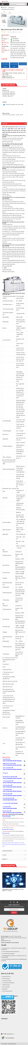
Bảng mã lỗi (4, 989)
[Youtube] (17, 902)
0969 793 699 (7, 76)
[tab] (14, 123)
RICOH (13, 815)
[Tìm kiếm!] (25, 4)
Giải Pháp (4, 123)
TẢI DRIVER (15, 39)
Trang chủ (5, 7)
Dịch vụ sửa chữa (5, 987)
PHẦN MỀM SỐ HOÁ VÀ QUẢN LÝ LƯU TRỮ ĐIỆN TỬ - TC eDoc (13, 890)
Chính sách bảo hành (6, 980)
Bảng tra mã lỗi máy (6, 976)
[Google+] (14, 902)
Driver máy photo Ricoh (7, 991)
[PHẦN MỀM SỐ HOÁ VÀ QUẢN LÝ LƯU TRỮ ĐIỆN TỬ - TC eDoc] (14, 880)
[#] (4, 21)
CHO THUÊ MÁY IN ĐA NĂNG (8, 953)
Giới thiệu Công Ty (6, 984)
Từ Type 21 (5, 773)
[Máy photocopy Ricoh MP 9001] (4, 14)
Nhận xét (4, 859)
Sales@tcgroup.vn (10, 1033)
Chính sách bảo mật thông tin (8, 982)
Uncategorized (11, 7)
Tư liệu (4, 855)
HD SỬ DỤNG (15, 40)
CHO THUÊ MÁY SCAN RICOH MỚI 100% (10, 951)
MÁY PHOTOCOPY (6, 815)
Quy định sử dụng (6, 978)
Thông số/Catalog (7, 851)
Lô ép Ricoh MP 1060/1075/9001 (10, 803)
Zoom (25, 25)
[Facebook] (10, 902)
